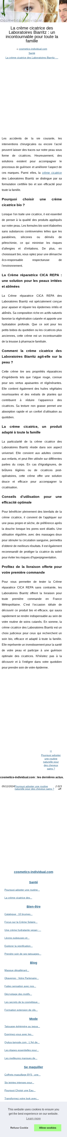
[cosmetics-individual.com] (33, 11)
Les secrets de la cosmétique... (22, 1002)
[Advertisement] (33, 95)
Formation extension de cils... (21, 1009)
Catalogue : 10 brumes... (18, 914)
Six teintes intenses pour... (19, 1082)
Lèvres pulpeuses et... (16, 937)
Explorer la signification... (18, 945)
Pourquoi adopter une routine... (22, 889)
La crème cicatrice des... (18, 897)
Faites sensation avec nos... (20, 986)
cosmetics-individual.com (33, 48)
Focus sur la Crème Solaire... (21, 922)
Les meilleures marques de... (20, 1058)
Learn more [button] (33, 1118)
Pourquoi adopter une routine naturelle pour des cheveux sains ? (51, 762)
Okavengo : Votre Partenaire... (21, 978)
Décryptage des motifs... (18, 994)
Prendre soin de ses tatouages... (22, 953)
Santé (32, 53)
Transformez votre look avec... (21, 1098)
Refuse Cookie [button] (19, 1127)
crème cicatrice (52, 172)
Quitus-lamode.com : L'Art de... (22, 1042)
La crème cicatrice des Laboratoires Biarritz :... (32, 57)
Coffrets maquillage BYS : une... (22, 1074)
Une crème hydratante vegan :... (22, 930)
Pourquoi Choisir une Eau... (20, 1090)
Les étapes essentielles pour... (21, 1050)
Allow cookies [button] (47, 1127)
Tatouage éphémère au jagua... (22, 1026)
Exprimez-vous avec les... (18, 1034)
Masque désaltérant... (16, 970)
